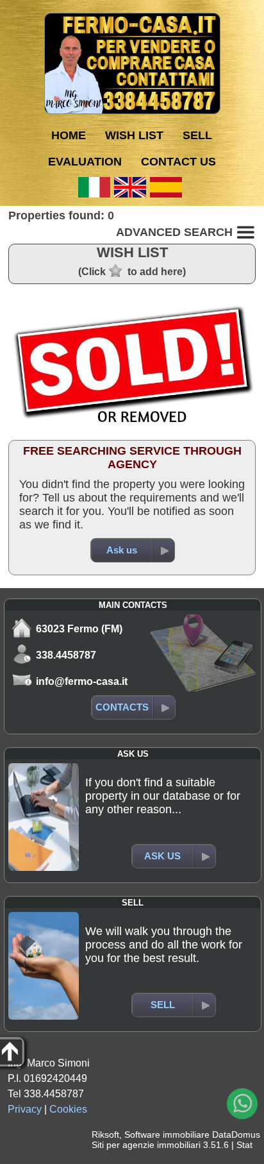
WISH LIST (134, 135)
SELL (197, 135)
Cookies (68, 1109)
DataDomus (236, 1134)
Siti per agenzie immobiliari (146, 1145)
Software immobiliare (167, 1134)
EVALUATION (85, 161)
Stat (244, 1145)
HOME (68, 135)
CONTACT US (178, 161)
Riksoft (105, 1134)
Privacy (25, 1109)
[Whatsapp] (242, 1103)
